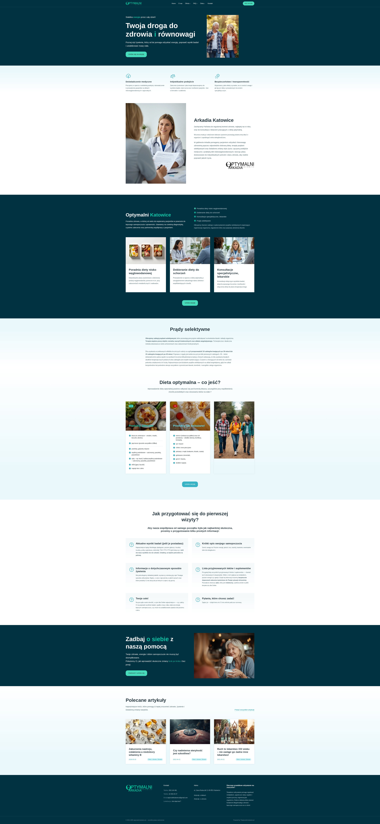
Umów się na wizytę (136, 54)
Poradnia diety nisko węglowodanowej (212, 209)
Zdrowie (159, 759)
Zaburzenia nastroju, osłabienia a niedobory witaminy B (142, 752)
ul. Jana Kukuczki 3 (201, 790)
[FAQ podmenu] (197, 3)
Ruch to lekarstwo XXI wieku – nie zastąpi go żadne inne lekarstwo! (233, 752)
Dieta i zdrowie (152, 759)
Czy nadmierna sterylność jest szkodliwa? (187, 752)
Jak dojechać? (176, 801)
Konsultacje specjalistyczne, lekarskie (211, 217)
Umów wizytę (190, 303)
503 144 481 (249, 3)
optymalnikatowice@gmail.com (177, 797)
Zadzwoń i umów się (136, 673)
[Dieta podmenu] (204, 3)
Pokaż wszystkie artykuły (244, 710)
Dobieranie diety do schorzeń (208, 213)
